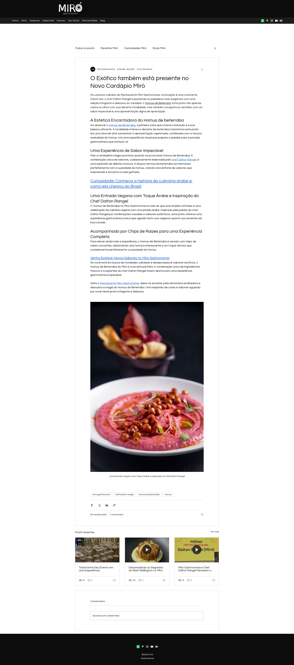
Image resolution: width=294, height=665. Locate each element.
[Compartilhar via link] (114, 505)
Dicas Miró (159, 48)
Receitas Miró (109, 48)
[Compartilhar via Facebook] (91, 505)
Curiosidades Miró (135, 48)
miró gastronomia (101, 494)
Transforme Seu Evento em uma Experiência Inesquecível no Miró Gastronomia (96, 569)
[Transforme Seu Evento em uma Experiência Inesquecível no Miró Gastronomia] (97, 550)
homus (168, 494)
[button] (215, 48)
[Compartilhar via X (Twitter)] (99, 505)
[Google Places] (267, 20)
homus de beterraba (149, 494)
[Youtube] (276, 20)
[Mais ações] (202, 69)
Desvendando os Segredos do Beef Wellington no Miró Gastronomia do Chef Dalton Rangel (147, 569)
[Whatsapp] (262, 20)
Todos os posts (84, 48)
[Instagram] (271, 20)
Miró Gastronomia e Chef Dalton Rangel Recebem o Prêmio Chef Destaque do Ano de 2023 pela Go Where (195, 569)
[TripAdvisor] (281, 20)
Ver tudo (214, 532)
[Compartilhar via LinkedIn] (106, 505)
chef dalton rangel (124, 494)
